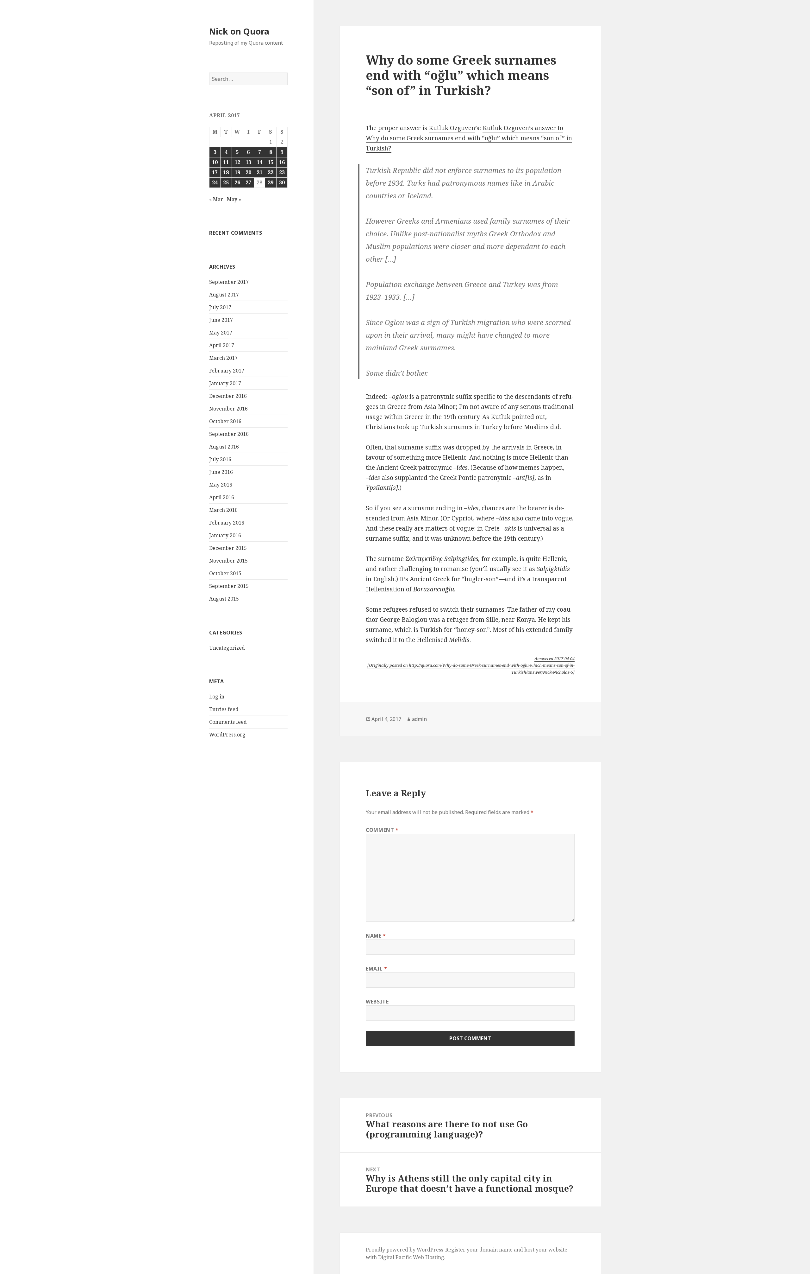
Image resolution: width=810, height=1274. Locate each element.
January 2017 (225, 383)
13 (248, 162)
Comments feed (228, 721)
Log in (216, 696)
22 (270, 172)
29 (270, 182)
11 (226, 162)
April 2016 (221, 497)
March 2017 (223, 357)
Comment (382, 829)
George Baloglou (403, 619)
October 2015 (225, 573)
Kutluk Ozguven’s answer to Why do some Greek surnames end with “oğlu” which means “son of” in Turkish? (469, 138)
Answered (554, 658)
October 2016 (225, 421)
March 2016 (223, 509)
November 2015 (228, 560)
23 (282, 172)
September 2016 (229, 433)
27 (248, 182)
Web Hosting (428, 1257)
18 (226, 172)
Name (376, 935)
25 (226, 182)
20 (248, 172)
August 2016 (224, 446)
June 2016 (221, 471)
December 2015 (228, 548)
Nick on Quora (239, 31)
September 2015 (229, 586)
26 (237, 182)
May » (234, 199)
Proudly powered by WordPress (404, 1249)
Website (377, 1001)
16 (282, 162)
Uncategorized (227, 647)
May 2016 (220, 484)
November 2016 (228, 408)
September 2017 (229, 281)
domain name (496, 1249)
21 (259, 172)
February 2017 (226, 370)
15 (270, 162)
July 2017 (220, 307)
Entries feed (224, 709)
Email (376, 968)
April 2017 (221, 345)
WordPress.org (227, 734)
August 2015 (224, 598)
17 (215, 172)
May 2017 (220, 332)
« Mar (216, 199)
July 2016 (220, 459)
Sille (492, 619)
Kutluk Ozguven (452, 128)
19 (237, 172)
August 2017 (224, 294)
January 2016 (225, 535)
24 (215, 182)
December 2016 (228, 395)
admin (419, 719)
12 (237, 162)
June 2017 (221, 319)
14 (259, 162)
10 (215, 162)
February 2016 (226, 522)
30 (282, 182)
